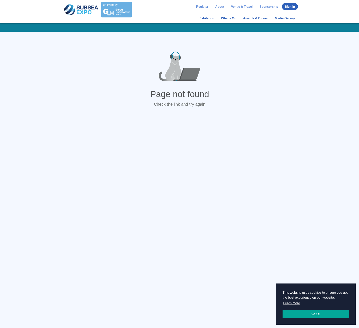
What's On (228, 18)
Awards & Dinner (255, 18)
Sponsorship (268, 6)
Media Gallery (285, 18)
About (219, 6)
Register (202, 6)
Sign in (290, 6)
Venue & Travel (242, 6)
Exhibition (206, 18)
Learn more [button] (291, 303)
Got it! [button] (315, 314)
